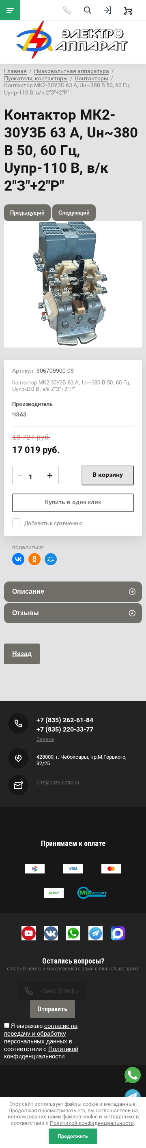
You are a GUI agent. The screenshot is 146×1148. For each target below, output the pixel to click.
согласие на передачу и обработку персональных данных (40, 1033)
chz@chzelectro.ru (57, 782)
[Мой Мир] (51, 559)
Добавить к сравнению (53, 523)
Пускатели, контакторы (36, 78)
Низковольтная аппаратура (71, 71)
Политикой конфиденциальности (41, 1052)
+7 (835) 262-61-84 (64, 720)
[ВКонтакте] (18, 559)
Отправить (52, 1009)
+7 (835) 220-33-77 (64, 729)
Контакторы (91, 78)
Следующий (74, 213)
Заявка (45, 739)
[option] (73, 284)
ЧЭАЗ (19, 415)
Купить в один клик (73, 502)
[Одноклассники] (34, 559)
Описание (28, 591)
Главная (15, 71)
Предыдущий (27, 213)
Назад (22, 653)
